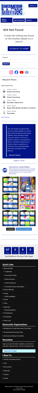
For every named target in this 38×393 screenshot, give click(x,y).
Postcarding (11, 113)
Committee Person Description (14, 286)
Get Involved (19, 20)
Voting (6, 293)
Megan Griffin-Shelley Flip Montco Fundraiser (21, 108)
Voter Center (4, 20)
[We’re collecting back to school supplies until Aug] (27, 201)
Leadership (8, 271)
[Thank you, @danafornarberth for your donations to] (27, 184)
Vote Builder (7, 317)
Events (29, 20)
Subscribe (7, 307)
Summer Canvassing (13, 92)
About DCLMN (8, 268)
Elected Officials (9, 290)
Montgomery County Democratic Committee (17, 328)
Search (5, 57)
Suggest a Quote (19, 160)
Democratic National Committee (14, 336)
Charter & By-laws (10, 283)
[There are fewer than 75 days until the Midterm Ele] (10, 184)
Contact (6, 374)
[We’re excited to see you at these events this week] (10, 218)
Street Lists (7, 320)
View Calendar (5, 117)
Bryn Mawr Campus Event (15, 102)
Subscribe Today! (10, 351)
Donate (6, 378)
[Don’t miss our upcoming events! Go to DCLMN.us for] (27, 218)
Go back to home (19, 48)
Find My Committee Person (12, 359)
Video (5, 303)
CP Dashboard (8, 313)
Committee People (11, 275)
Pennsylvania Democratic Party (13, 332)
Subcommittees (10, 279)
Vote (5, 363)
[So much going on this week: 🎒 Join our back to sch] (10, 201)
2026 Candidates (10, 296)
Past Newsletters (10, 310)
